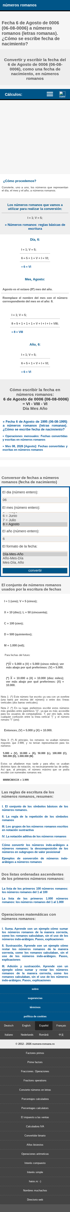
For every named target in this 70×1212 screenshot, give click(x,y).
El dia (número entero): (20, 492)
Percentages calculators (35, 1108)
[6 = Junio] (35, 516)
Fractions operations (35, 1080)
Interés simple (35, 1172)
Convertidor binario (35, 1135)
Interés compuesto (35, 1163)
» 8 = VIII (17, 332)
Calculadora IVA (35, 1126)
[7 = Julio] (35, 520)
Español (43, 1025)
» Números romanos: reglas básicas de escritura (35, 227)
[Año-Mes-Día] (35, 558)
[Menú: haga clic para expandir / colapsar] (52, 94)
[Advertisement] (35, 137)
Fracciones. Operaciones (35, 1071)
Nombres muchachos (35, 1190)
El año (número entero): (20, 531)
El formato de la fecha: (19, 546)
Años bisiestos (35, 1144)
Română (43, 1034)
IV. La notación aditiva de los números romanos (34, 836)
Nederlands (27, 1034)
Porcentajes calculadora (35, 1099)
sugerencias (35, 998)
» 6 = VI (26, 266)
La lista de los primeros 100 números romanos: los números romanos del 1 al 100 (35, 890)
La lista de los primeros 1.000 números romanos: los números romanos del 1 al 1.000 (35, 900)
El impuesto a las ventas (35, 1117)
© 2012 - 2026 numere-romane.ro (35, 1043)
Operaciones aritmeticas (35, 1153)
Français (61, 1025)
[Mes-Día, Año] (35, 563)
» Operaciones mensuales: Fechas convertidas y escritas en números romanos (35, 437)
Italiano (9, 1034)
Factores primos (35, 1053)
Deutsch (8, 1025)
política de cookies (35, 1016)
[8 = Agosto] (35, 524)
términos (35, 1007)
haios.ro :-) (35, 1181)
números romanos (20, 5)
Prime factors (35, 1062)
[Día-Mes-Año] (35, 554)
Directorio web (35, 1199)
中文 (61, 1034)
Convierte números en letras (35, 1089)
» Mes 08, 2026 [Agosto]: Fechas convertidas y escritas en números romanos (35, 447)
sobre (35, 989)
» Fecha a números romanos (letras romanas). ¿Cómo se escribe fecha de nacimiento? (35, 425)
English (26, 1025)
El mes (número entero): (21, 508)
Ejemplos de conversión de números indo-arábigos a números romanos (35, 860)
